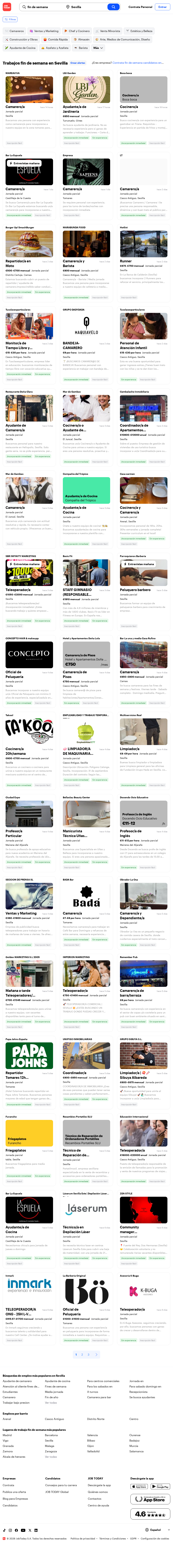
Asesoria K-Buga (129, 1275)
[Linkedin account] (36, 1530)
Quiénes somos (98, 1491)
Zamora (8, 1451)
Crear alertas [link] (77, 62)
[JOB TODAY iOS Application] (139, 1486)
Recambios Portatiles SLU (77, 1116)
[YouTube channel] (23, 1530)
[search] (113, 7)
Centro (133, 1418)
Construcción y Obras (24, 39)
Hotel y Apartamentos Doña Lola (81, 638)
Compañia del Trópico (75, 473)
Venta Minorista (110, 31)
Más (96, 47)
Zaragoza (51, 1451)
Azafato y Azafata (57, 47)
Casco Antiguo (54, 1418)
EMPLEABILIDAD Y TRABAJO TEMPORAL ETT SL (85, 716)
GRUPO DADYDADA (73, 309)
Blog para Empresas (15, 1498)
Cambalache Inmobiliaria (134, 391)
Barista (83, 47)
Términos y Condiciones (112, 1538)
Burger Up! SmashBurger (20, 227)
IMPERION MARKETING (76, 957)
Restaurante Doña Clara (19, 391)
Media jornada (54, 1391)
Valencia (92, 1435)
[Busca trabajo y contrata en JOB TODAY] (7, 7)
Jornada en (136, 1381)
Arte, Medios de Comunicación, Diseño (125, 39)
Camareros (17, 31)
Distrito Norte (95, 1418)
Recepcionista (138, 1391)
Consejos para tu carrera (61, 1485)
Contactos (94, 1498)
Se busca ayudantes (142, 1397)
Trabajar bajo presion (16, 1402)
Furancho (11, 1116)
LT (121, 155)
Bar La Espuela (14, 155)
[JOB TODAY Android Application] (160, 1486)
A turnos (92, 1391)
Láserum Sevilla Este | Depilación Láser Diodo (85, 1194)
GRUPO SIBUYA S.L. (131, 1039)
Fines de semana (55, 1386)
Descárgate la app (99, 1485)
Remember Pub (129, 957)
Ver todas (51, 1402)
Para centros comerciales (103, 1381)
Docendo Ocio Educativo (134, 797)
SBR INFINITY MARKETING (21, 556)
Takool (9, 715)
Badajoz (134, 1440)
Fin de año (51, 1397)
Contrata (8, 1485)
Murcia (133, 1445)
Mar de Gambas (72, 391)
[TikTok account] (4, 1530)
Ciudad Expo (13, 797)
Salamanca (136, 1451)
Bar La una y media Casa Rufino (138, 638)
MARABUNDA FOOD (74, 227)
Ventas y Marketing (46, 31)
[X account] (29, 1530)
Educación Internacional (134, 1116)
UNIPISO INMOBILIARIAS (77, 1039)
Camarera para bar (99, 1397)
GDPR (133, 1538)
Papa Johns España (16, 1039)
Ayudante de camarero (17, 1381)
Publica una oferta (14, 1491)
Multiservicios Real (131, 715)
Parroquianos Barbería (133, 556)
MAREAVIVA (13, 73)
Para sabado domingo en (145, 1386)
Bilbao (91, 1440)
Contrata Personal (140, 6)
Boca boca (126, 73)
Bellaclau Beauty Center (76, 797)
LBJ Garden (69, 73)
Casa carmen (127, 473)
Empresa (68, 155)
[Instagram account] (10, 1530)
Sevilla (49, 1440)
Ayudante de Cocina (22, 47)
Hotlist (124, 227)
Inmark (10, 1275)
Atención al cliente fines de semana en (20, 1386)
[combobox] (45, 7)
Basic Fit (67, 556)
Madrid (7, 1435)
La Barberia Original (74, 1275)
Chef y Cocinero (79, 31)
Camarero (9, 1397)
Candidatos (10, 1505)
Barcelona (51, 1435)
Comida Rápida (58, 39)
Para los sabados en (100, 1386)
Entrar (162, 6)
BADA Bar (68, 879)
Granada (8, 1445)
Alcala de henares (14, 1456)
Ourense (134, 1435)
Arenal (7, 1418)
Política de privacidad (83, 1538)
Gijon (90, 1445)
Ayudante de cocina (57, 1381)
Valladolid (93, 1451)
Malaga (49, 1445)
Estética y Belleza (141, 31)
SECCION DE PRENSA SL (19, 879)
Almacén (84, 39)
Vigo (5, 1440)
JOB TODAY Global (57, 1491)
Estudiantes (10, 1391)
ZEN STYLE (126, 1193)
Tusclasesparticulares (18, 309)
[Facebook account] (16, 1530)
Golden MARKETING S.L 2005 (23, 957)
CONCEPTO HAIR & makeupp (22, 638)
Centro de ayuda (98, 1505)
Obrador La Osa (129, 879)
